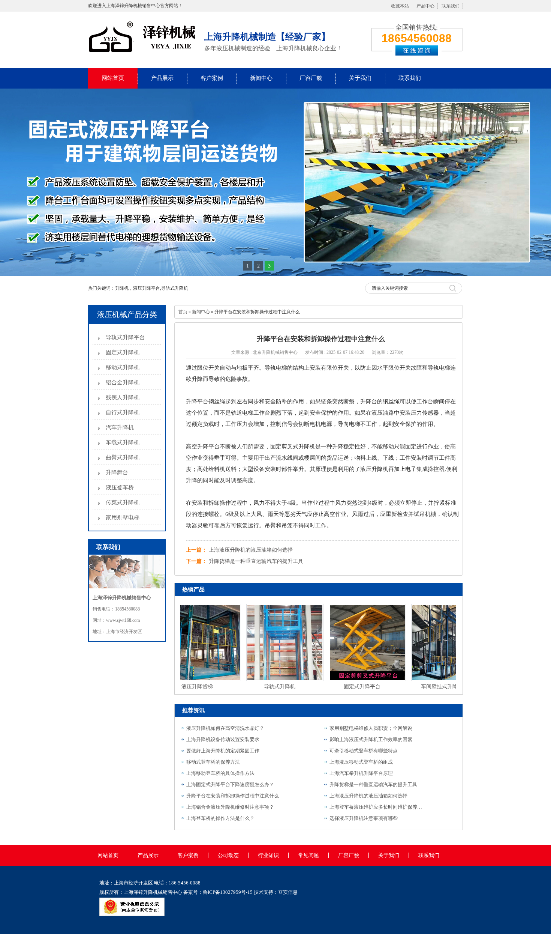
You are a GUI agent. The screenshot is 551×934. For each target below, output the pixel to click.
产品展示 (162, 78)
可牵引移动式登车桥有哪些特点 (363, 751)
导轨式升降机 (267, 686)
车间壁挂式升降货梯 (432, 686)
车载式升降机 (122, 442)
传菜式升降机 (122, 502)
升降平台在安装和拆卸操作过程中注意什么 (232, 796)
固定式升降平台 (349, 686)
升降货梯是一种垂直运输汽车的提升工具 (256, 561)
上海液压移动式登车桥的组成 (361, 762)
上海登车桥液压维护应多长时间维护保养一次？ (376, 807)
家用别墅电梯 (122, 517)
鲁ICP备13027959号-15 (228, 892)
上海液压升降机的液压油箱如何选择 (251, 550)
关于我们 (360, 78)
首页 (182, 311)
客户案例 (212, 78)
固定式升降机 (122, 352)
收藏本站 (400, 6)
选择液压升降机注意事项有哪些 (363, 818)
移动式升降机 (122, 367)
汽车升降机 (120, 427)
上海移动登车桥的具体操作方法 (220, 773)
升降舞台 (117, 472)
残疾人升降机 (122, 397)
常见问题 (308, 855)
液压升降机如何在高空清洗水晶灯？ (225, 728)
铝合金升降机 (122, 382)
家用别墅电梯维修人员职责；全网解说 (370, 728)
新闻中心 (261, 78)
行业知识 (268, 855)
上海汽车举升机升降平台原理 (361, 773)
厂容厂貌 (310, 78)
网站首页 (113, 78)
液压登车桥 (120, 487)
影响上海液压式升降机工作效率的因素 (370, 739)
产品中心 (425, 6)
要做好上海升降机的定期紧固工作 (222, 751)
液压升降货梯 (185, 686)
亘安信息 (288, 892)
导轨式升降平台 (125, 337)
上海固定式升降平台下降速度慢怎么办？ (230, 784)
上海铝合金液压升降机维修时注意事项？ (230, 807)
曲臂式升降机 (122, 457)
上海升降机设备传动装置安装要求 (222, 739)
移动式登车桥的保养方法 (213, 762)
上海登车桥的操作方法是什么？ (220, 818)
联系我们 (451, 6)
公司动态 (228, 855)
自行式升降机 (122, 412)
